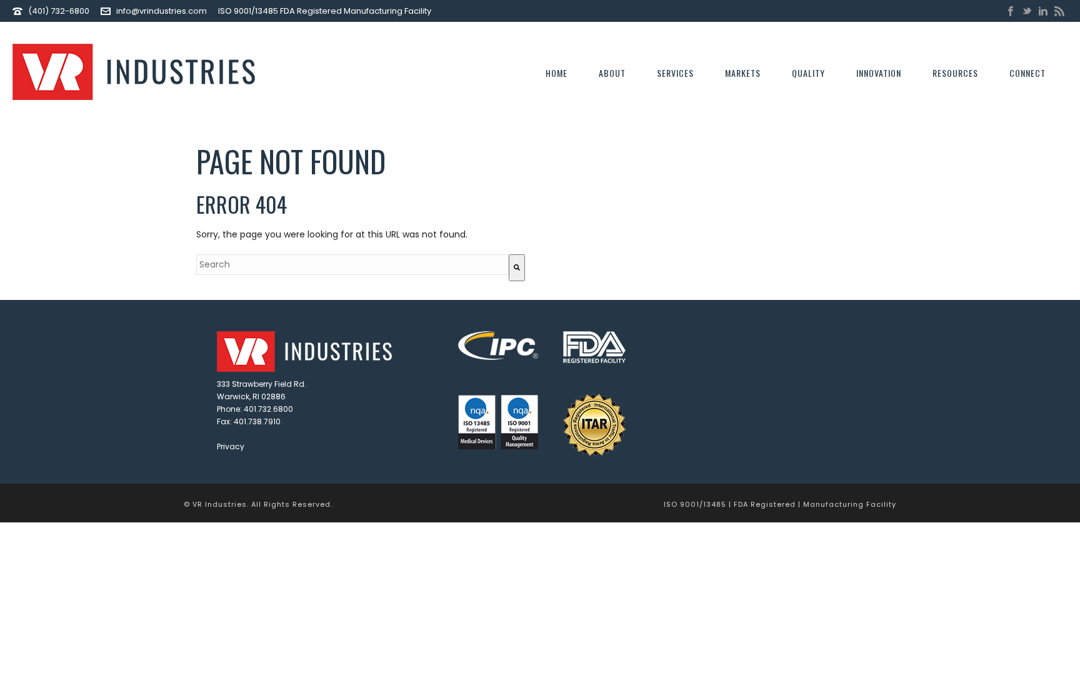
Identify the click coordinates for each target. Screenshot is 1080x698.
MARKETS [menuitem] (743, 72)
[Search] (517, 267)
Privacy (230, 446)
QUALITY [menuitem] (808, 72)
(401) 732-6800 (58, 11)
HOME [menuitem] (557, 72)
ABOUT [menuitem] (612, 72)
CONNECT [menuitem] (1027, 72)
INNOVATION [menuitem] (878, 72)
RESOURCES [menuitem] (955, 72)
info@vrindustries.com (161, 11)
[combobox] (352, 264)
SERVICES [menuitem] (675, 72)
